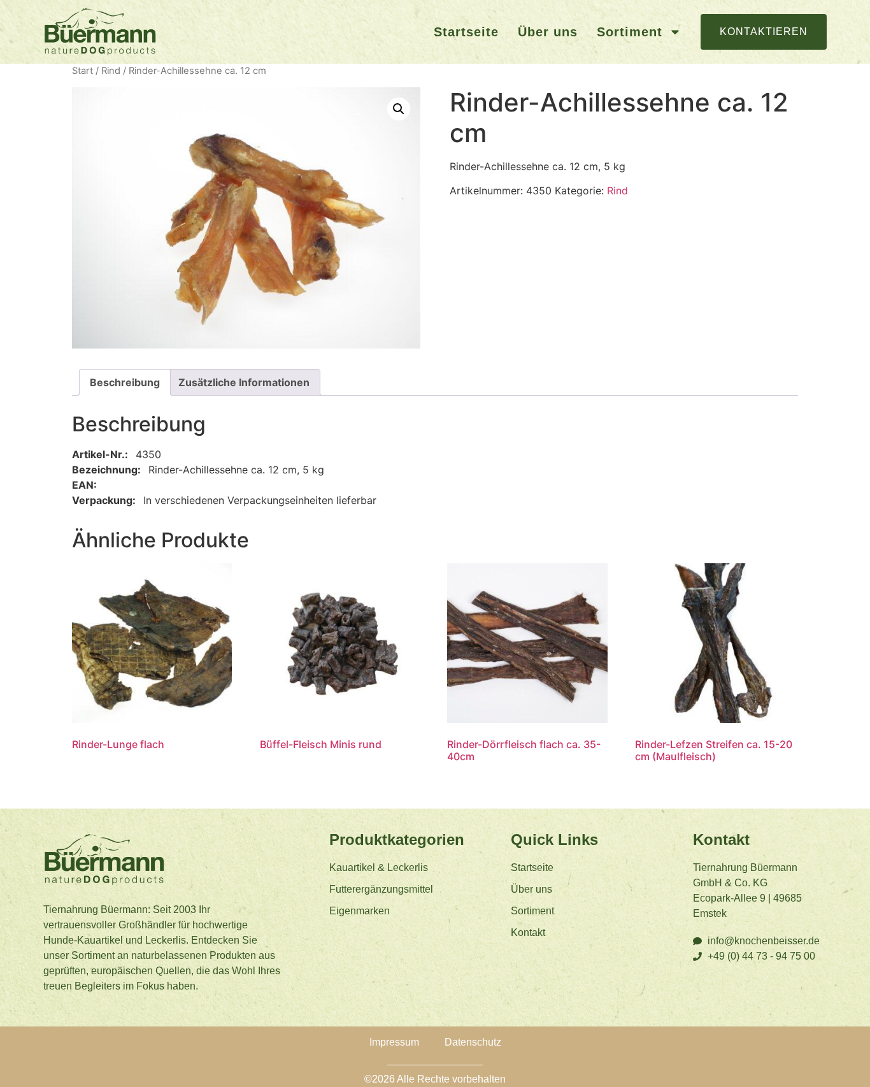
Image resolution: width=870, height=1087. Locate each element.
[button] (398, 108)
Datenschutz (473, 1042)
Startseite (466, 32)
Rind (110, 70)
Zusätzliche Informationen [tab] (244, 382)
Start (82, 70)
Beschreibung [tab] (125, 382)
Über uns (548, 32)
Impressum (394, 1042)
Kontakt (528, 932)
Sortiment (629, 32)
